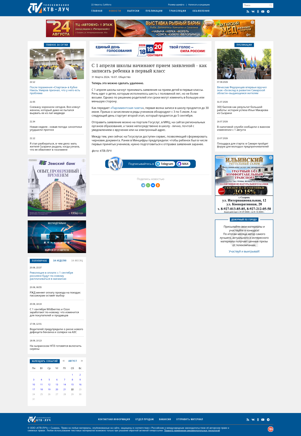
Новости (115, 11)
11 (41, 384)
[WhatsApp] (148, 185)
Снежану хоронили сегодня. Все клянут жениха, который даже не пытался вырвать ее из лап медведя (55, 110)
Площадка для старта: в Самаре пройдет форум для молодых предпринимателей (243, 145)
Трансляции (177, 11)
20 (57, 389)
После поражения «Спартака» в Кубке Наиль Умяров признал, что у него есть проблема (55, 90)
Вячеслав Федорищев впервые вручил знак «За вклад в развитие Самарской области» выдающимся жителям (242, 90)
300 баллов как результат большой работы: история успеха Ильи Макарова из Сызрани (242, 110)
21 (64, 389)
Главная (97, 11)
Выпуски (133, 11)
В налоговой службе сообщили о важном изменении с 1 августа (243, 128)
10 (33, 384)
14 (64, 384)
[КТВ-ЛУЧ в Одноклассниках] (258, 11)
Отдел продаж (144, 419)
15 (72, 384)
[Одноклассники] (158, 185)
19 (49, 389)
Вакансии (165, 419)
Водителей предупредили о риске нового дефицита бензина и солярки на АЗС (56, 330)
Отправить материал (189, 419)
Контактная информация (114, 419)
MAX (185, 164)
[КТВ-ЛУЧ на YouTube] (262, 11)
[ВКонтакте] (153, 185)
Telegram (167, 164)
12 (49, 384)
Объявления (201, 11)
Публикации (154, 11)
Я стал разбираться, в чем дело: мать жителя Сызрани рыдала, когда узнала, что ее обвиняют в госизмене (55, 146)
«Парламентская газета (126, 108)
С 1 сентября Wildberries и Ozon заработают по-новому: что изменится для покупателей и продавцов (54, 312)
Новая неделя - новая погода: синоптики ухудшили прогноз (56, 128)
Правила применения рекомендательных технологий (192, 430)
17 (33, 389)
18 (41, 389)
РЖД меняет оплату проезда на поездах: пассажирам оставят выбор (55, 294)
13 (57, 384)
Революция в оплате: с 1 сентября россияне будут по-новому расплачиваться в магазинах (51, 275)
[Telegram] (143, 185)
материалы (85, 428)
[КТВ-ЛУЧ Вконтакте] (253, 11)
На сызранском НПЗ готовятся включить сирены (56, 347)
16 (80, 384)
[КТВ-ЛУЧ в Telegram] (268, 11)
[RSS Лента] (248, 11)
